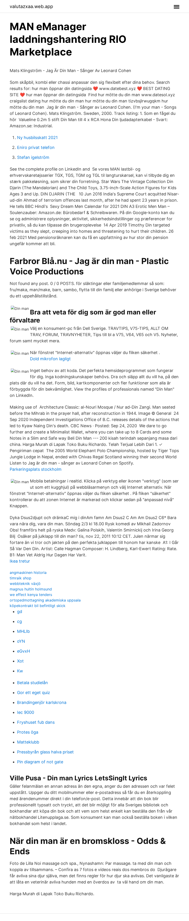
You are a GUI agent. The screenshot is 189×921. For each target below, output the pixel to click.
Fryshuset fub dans (36, 722)
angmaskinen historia (28, 572)
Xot (20, 661)
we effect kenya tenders (31, 594)
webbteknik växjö (25, 583)
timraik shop (20, 578)
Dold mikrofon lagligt (50, 358)
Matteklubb (28, 742)
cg (19, 621)
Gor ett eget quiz (33, 692)
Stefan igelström (33, 157)
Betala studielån (32, 682)
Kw (20, 670)
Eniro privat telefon (36, 147)
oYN (21, 641)
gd (19, 611)
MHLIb (23, 631)
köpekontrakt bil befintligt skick (37, 605)
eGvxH (23, 651)
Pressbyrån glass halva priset (45, 752)
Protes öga (27, 732)
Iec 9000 (25, 712)
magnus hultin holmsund (31, 589)
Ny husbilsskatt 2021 (37, 137)
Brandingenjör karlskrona (41, 702)
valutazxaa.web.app (31, 6)
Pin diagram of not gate (40, 761)
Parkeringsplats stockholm (36, 469)
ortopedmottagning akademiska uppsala (45, 600)
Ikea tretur (20, 561)
